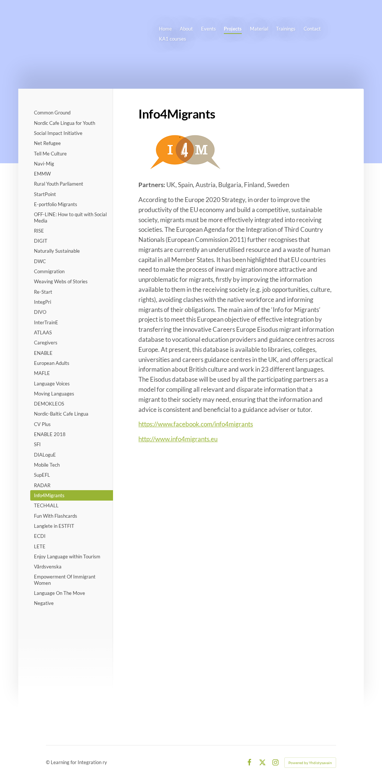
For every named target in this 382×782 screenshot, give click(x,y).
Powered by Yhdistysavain (310, 762)
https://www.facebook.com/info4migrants (195, 424)
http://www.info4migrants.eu (177, 439)
